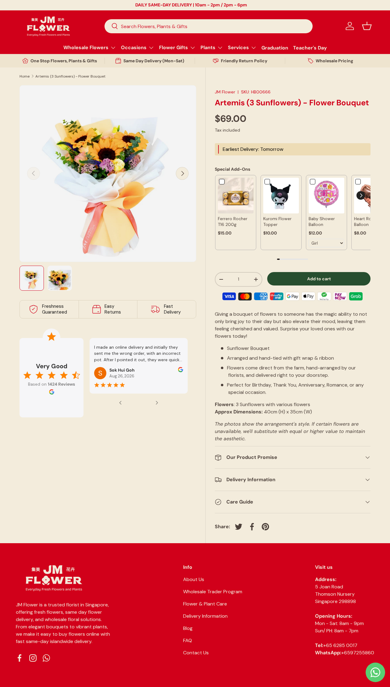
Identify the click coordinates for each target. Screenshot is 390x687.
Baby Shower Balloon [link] (322, 221)
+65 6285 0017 (340, 645)
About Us (193, 579)
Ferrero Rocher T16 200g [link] (232, 221)
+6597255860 (357, 652)
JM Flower (225, 92)
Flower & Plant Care (205, 604)
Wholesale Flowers (85, 47)
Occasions (134, 47)
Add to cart (319, 279)
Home (25, 76)
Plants (207, 47)
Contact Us (196, 652)
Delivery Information (205, 616)
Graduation (274, 47)
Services (238, 47)
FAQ (187, 640)
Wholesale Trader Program (212, 591)
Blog (188, 628)
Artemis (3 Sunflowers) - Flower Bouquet (70, 76)
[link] (236, 195)
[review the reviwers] (180, 370)
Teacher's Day (310, 47)
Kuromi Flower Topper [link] (277, 221)
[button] (367, 26)
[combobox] (209, 26)
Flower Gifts (173, 47)
